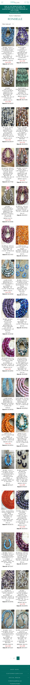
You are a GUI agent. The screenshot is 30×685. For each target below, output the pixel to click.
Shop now (14, 669)
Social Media (14, 677)
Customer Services (14, 673)
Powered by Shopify (15, 683)
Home (11, 16)
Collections (17, 16)
